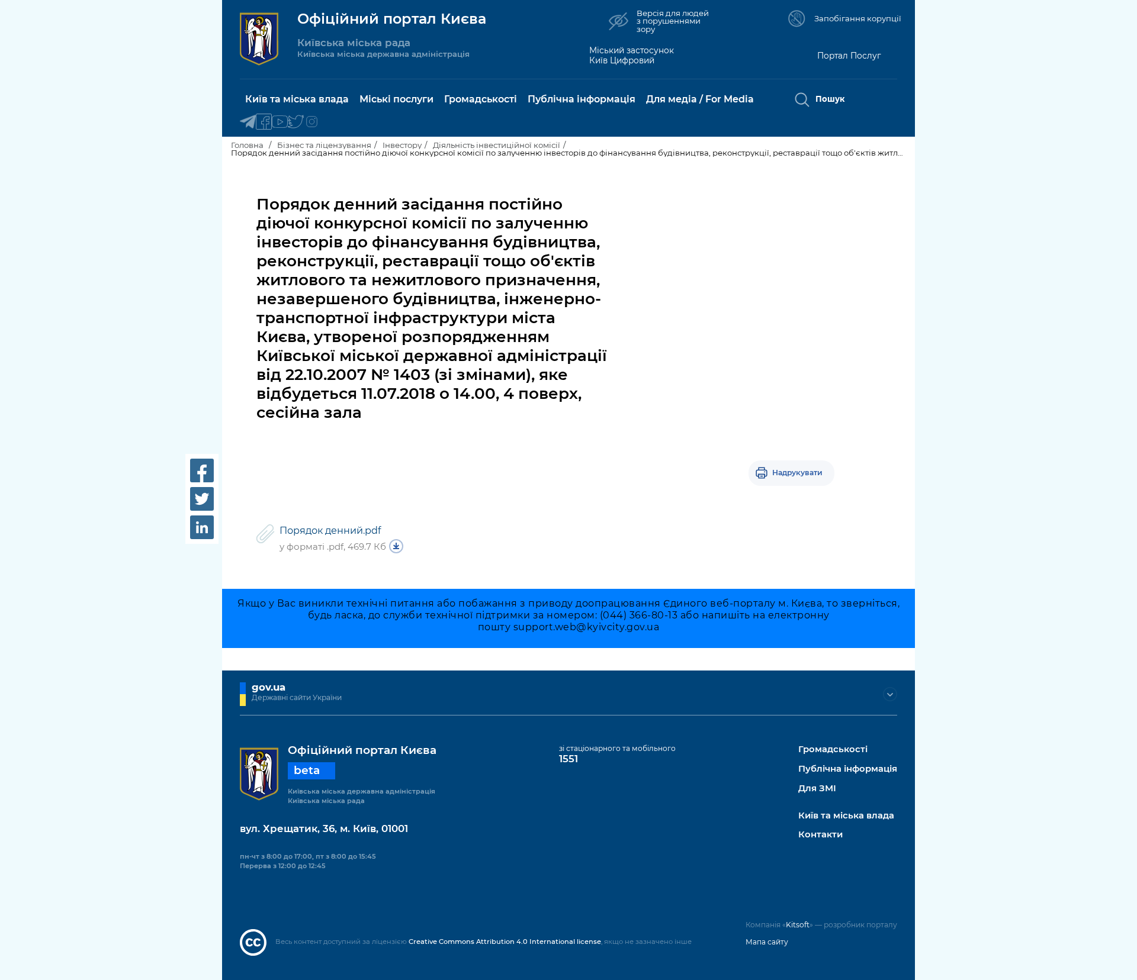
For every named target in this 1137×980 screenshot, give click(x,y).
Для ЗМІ (817, 788)
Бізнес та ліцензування (324, 145)
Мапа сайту (767, 941)
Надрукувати (797, 472)
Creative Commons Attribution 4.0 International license (505, 941)
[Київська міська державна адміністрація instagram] (312, 122)
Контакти (820, 834)
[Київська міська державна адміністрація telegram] (248, 122)
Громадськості (833, 749)
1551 (568, 759)
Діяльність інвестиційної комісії (496, 145)
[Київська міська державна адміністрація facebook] (264, 122)
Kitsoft (798, 924)
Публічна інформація (847, 769)
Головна (247, 145)
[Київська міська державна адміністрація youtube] (280, 122)
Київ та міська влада (846, 815)
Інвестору (402, 145)
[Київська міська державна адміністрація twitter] (296, 122)
